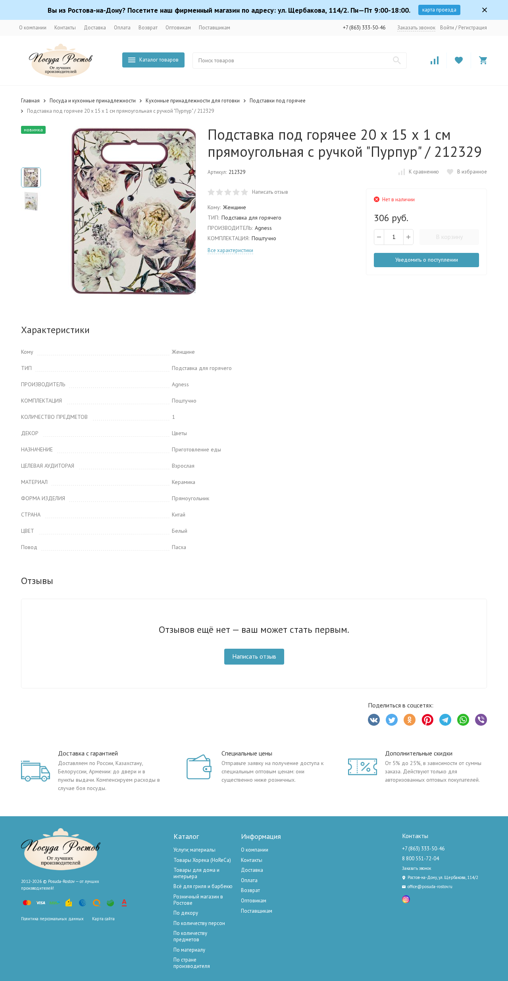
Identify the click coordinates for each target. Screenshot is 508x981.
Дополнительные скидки (418, 753)
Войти (447, 27)
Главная (30, 100)
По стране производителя (191, 962)
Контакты (65, 27)
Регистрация (472, 27)
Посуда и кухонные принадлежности (93, 100)
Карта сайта (103, 918)
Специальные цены (246, 753)
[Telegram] (445, 720)
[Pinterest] (427, 720)
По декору (185, 913)
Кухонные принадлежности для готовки (193, 100)
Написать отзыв (270, 192)
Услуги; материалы (194, 849)
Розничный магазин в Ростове (198, 899)
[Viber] (481, 720)
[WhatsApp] (463, 720)
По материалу (189, 949)
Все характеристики (230, 250)
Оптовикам (178, 27)
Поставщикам (214, 27)
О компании (32, 27)
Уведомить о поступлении (426, 259)
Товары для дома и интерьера (196, 873)
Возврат (148, 27)
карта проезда (439, 9)
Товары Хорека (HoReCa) (202, 860)
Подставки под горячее (278, 100)
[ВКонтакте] (374, 720)
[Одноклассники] (410, 720)
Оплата (122, 27)
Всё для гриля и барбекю (203, 886)
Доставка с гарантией (88, 753)
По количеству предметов (190, 936)
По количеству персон (199, 923)
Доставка (95, 27)
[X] (392, 720)
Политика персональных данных (52, 918)
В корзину (449, 237)
